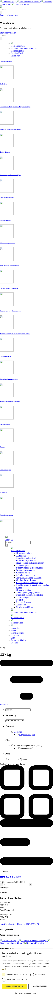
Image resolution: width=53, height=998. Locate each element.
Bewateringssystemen (25, 570)
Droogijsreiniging (23, 590)
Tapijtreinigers (22, 565)
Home (13, 630)
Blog (13, 638)
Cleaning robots (23, 573)
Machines (18, 732)
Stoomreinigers (22, 597)
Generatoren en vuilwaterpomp (29, 582)
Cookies (14, 643)
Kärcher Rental (17, 51)
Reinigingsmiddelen (24, 607)
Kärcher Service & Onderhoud (24, 48)
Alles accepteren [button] (14, 986)
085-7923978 (33, 924)
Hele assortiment (18, 46)
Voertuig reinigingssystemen (28, 592)
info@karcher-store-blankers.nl (13, 924)
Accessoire (21, 605)
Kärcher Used (17, 53)
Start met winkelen (8, 33)
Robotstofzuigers (23, 602)
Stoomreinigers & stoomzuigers (29, 568)
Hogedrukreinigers (24, 553)
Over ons (15, 635)
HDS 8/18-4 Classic (10, 876)
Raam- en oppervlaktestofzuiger (30, 563)
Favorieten (15, 56)
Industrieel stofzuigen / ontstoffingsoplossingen (26, 559)
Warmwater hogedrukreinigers (28, 745)
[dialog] (26, 973)
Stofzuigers (21, 555)
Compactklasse (26, 748)
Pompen (19, 600)
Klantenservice (17, 633)
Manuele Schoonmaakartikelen (29, 595)
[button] (26, 993)
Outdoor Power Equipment (28, 580)
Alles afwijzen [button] (40, 986)
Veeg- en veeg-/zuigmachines (28, 577)
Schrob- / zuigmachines (26, 575)
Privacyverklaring (18, 640)
